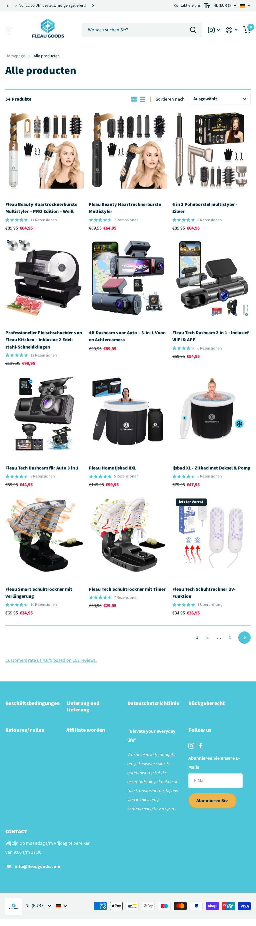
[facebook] (200, 745)
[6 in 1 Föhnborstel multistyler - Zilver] (211, 149)
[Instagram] (191, 746)
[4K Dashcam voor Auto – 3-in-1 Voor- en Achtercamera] (128, 278)
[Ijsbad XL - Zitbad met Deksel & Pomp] (211, 413)
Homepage (15, 56)
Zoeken (193, 30)
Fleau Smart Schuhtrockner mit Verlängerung (38, 593)
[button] (7, 5)
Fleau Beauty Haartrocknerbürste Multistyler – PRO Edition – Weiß (41, 208)
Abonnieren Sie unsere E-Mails (214, 763)
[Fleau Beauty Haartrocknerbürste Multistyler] (128, 149)
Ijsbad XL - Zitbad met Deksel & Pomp (211, 468)
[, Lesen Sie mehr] (214, 30)
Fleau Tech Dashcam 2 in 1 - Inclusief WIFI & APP (210, 336)
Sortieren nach (170, 99)
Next (93, 5)
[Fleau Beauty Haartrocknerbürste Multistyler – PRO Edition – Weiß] (44, 149)
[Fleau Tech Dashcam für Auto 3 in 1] (44, 413)
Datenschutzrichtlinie (153, 703)
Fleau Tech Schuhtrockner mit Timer (127, 589)
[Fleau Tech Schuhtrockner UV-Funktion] (211, 534)
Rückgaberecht (206, 703)
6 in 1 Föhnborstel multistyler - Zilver (205, 208)
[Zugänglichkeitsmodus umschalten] (207, 5)
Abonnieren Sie (212, 800)
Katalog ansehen (9, 30)
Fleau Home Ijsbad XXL (112, 468)
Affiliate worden (85, 730)
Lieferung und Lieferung (82, 706)
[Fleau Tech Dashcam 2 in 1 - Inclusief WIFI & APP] (211, 278)
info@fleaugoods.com (37, 866)
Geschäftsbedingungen (32, 703)
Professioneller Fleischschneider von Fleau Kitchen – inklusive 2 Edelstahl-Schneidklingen (43, 340)
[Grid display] (134, 99)
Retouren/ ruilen (24, 730)
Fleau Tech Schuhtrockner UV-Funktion (204, 593)
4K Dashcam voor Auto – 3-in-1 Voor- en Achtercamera (128, 336)
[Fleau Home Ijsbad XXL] (128, 413)
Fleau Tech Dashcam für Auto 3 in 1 (42, 468)
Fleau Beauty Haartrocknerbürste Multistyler (125, 208)
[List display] (142, 99)
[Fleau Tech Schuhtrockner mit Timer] (128, 534)
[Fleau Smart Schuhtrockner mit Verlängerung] (44, 534)
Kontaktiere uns (187, 5)
